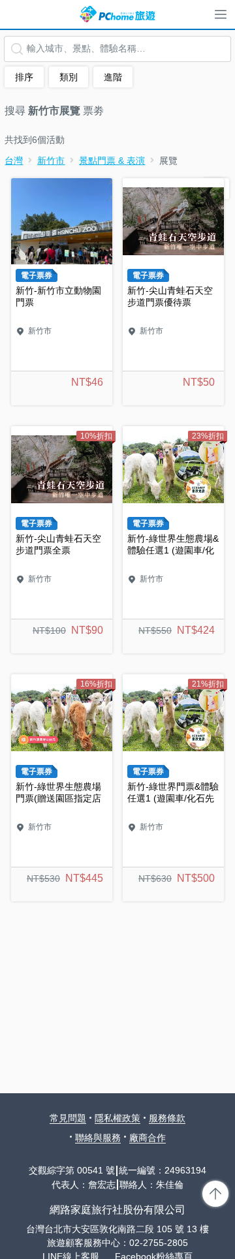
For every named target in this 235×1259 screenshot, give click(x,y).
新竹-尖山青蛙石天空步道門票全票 (61, 539)
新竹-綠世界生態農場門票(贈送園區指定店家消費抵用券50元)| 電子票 (61, 787)
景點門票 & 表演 (112, 160)
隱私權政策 (117, 1118)
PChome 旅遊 (117, 14)
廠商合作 (147, 1137)
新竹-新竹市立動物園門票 (61, 291)
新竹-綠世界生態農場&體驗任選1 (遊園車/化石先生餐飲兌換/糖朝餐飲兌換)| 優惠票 (173, 539)
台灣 (14, 160)
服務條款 (167, 1118)
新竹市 (51, 160)
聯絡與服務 (98, 1137)
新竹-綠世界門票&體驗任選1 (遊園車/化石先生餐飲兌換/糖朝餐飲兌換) (173, 787)
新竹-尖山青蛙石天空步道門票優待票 (173, 291)
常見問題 (68, 1118)
